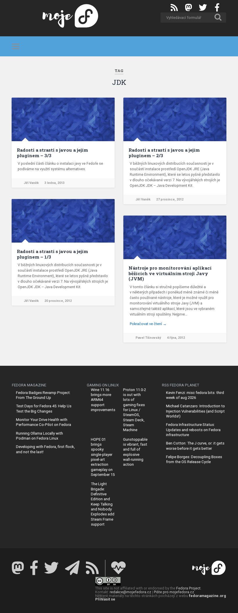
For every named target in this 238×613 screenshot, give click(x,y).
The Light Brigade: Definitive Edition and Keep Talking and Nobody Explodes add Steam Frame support (102, 504)
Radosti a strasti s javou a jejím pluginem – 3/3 (52, 152)
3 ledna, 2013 (54, 183)
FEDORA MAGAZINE (29, 385)
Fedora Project (188, 588)
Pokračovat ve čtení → (148, 324)
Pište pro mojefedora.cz (174, 592)
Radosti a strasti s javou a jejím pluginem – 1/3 (52, 253)
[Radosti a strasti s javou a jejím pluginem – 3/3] (63, 119)
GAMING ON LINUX (103, 385)
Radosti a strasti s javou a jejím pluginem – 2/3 (164, 152)
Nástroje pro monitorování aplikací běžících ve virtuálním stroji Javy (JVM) (170, 273)
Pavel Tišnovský (148, 338)
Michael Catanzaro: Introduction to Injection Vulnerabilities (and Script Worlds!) (195, 411)
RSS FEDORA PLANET (180, 385)
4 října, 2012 (176, 338)
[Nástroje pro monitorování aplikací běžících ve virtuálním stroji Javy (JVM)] (174, 237)
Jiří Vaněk (31, 183)
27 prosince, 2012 (169, 199)
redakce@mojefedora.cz (130, 592)
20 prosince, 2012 (58, 301)
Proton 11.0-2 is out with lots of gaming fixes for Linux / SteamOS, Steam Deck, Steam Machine (134, 410)
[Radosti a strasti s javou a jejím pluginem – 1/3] (63, 221)
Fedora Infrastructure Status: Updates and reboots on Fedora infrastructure (193, 429)
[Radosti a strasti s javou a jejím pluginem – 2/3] (174, 119)
